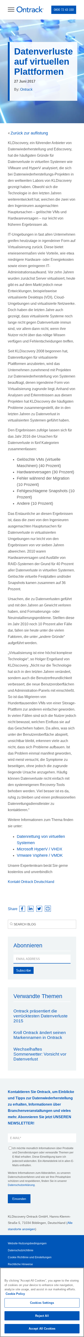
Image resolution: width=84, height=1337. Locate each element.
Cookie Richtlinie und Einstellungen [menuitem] (30, 1257)
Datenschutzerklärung (21, 1185)
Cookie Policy (15, 1293)
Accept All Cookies (42, 1328)
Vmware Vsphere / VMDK (40, 855)
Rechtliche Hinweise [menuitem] (20, 1264)
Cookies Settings (42, 1302)
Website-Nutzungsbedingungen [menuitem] (27, 1243)
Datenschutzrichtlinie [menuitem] (20, 1250)
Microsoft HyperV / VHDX (39, 849)
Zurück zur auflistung (28, 133)
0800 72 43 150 (64, 9)
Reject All (42, 1315)
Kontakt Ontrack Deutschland (31, 882)
